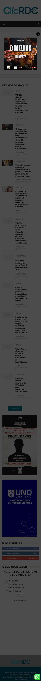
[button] (38, 34)
